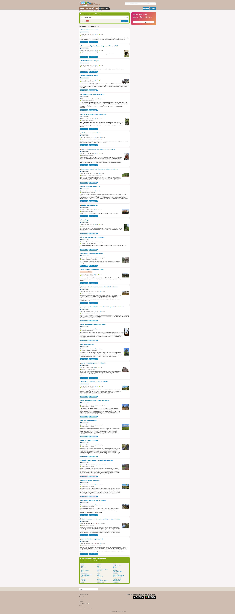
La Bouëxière (99, 567)
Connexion (152, 8)
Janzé (98, 566)
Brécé (82, 569)
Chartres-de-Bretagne (85, 575)
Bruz (82, 571)
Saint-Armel (115, 570)
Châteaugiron (84, 576)
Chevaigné (83, 579)
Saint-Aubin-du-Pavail (117, 571)
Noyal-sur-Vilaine (100, 581)
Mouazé (98, 578)
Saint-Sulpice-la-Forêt (117, 576)
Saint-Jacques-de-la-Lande (118, 575)
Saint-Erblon (115, 572)
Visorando (81, 10)
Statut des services (113, 611)
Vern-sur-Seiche (116, 580)
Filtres (86, 21)
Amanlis (82, 565)
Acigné (82, 563)
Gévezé (98, 565)
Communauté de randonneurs (85, 607)
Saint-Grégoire (116, 574)
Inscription (146, 8)
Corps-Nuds (83, 580)
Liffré (98, 574)
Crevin (82, 581)
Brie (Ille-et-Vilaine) (85, 570)
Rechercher (124, 21)
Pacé (114, 566)
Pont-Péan (115, 567)
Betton (82, 566)
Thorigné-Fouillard (117, 579)
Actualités (81, 601)
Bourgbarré (83, 567)
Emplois (80, 599)
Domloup (99, 563)
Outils (81, 8)
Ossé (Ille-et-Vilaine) (117, 565)
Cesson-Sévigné (84, 572)
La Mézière (99, 570)
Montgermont (100, 576)
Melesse (98, 575)
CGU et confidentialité (83, 594)
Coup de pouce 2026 (83, 603)
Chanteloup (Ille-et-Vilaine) (86, 574)
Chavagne (83, 578)
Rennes (114, 569)
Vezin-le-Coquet (116, 581)
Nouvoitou (99, 579)
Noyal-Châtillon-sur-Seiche (102, 580)
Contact (80, 605)
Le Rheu (98, 572)
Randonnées (89, 8)
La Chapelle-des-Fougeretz (102, 569)
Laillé (98, 571)
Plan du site (81, 596)
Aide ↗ (96, 8)
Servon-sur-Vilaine (117, 578)
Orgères (114, 563)
